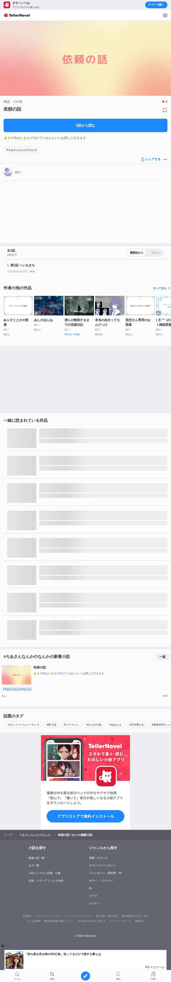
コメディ (94, 903)
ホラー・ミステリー (101, 880)
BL (90, 888)
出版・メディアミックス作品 (45, 880)
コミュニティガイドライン (78, 916)
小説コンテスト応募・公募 (44, 873)
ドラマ (93, 895)
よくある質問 (34, 921)
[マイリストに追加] (165, 110)
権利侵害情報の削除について (58, 921)
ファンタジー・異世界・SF (105, 873)
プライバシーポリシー (120, 921)
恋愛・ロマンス (98, 857)
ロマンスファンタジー (102, 865)
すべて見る (160, 288)
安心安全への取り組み (107, 916)
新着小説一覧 (36, 857)
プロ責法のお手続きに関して (91, 921)
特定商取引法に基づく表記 (135, 916)
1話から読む (86, 125)
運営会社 (139, 921)
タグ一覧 (33, 865)
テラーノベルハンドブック (48, 916)
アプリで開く (156, 4)
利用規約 (27, 916)
